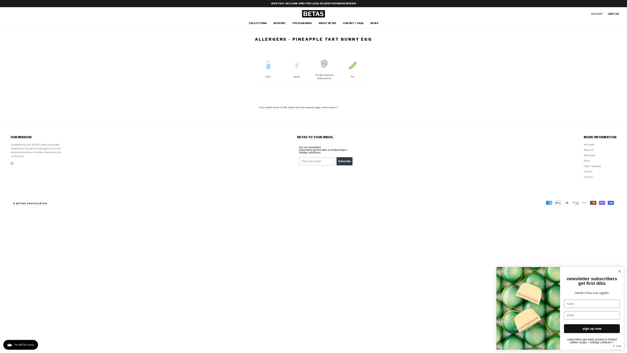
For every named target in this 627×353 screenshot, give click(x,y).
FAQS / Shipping (592, 166)
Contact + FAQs (353, 23)
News (374, 23)
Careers (588, 171)
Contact (588, 177)
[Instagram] (12, 163)
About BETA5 (327, 23)
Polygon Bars (302, 23)
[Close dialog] (619, 271)
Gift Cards (589, 144)
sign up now (592, 328)
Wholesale (589, 155)
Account (597, 13)
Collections (258, 23)
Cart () (613, 13)
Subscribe (344, 161)
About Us (589, 150)
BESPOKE (280, 23)
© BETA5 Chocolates (30, 203)
